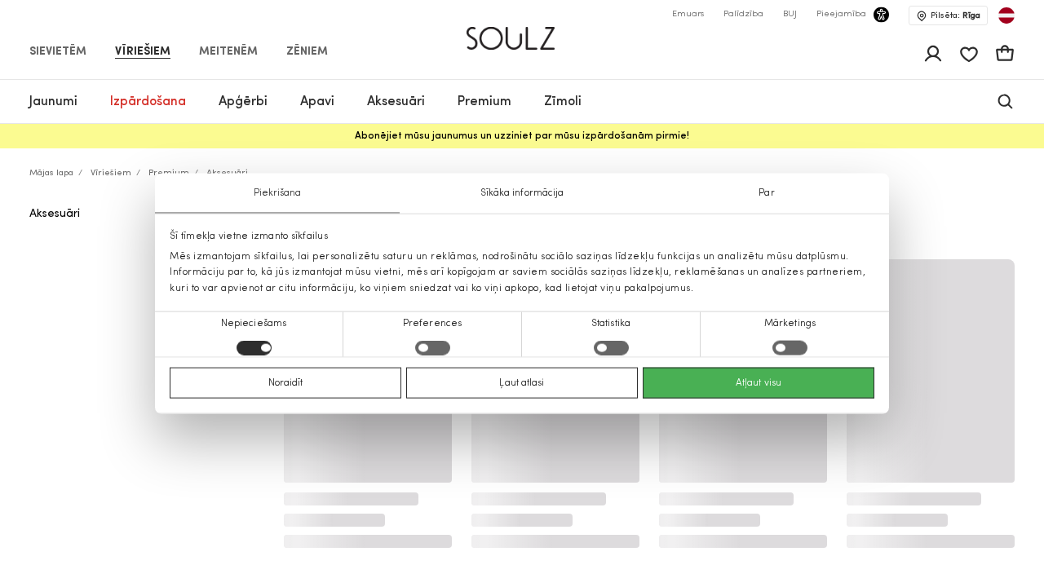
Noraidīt (285, 382)
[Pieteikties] (933, 54)
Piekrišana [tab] (278, 193)
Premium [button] (484, 101)
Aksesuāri (54, 214)
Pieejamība (841, 14)
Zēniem (307, 52)
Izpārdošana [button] (148, 101)
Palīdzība (743, 14)
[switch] (432, 347)
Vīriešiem (142, 52)
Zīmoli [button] (563, 101)
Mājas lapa (51, 173)
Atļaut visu (758, 382)
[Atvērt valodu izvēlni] (1006, 15)
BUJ (790, 14)
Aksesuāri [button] (396, 101)
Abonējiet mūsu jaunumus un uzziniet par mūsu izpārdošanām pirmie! (522, 136)
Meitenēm (228, 52)
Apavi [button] (317, 101)
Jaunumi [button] (53, 101)
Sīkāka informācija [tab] (522, 193)
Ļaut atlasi (521, 382)
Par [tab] (766, 193)
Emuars (688, 14)
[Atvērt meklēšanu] (1005, 101)
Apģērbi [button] (243, 101)
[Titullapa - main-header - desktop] (522, 31)
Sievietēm (57, 52)
